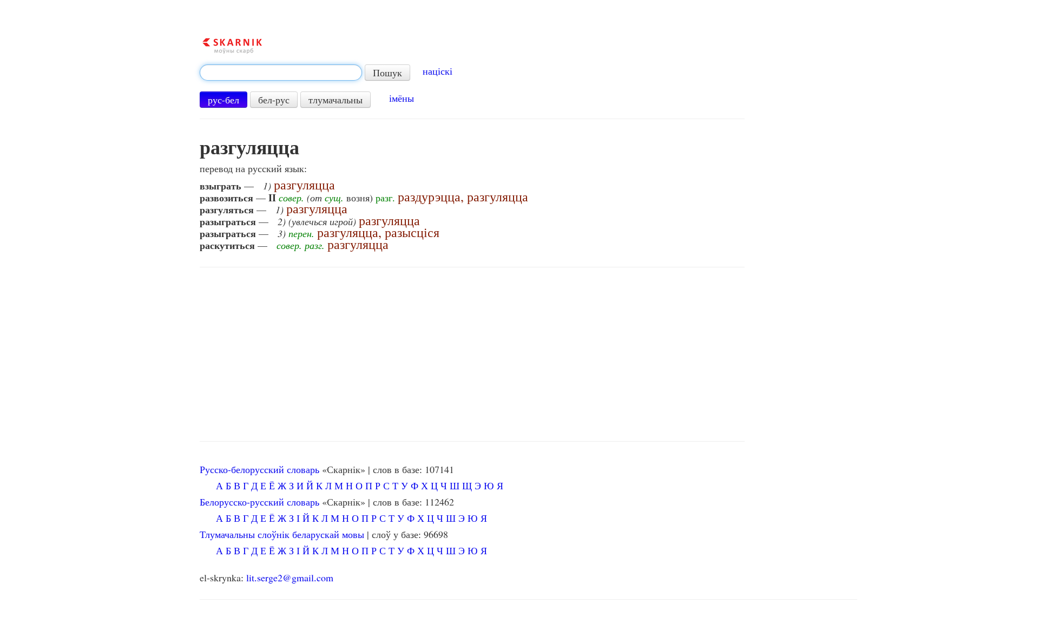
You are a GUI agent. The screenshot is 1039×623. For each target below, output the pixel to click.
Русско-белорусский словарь (259, 469)
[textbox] (281, 72)
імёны (401, 97)
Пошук (387, 72)
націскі (437, 70)
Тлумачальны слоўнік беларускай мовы (282, 534)
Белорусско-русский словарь (259, 501)
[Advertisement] (472, 354)
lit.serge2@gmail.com (289, 577)
